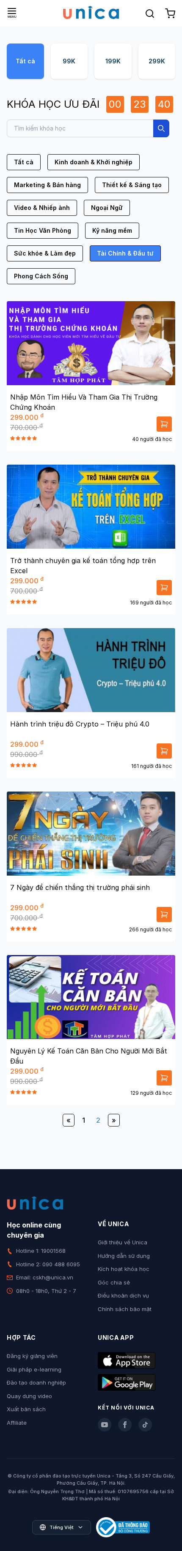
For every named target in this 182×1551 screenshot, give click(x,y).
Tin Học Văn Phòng (42, 230)
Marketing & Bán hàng (47, 184)
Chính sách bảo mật (125, 1309)
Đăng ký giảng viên (32, 1355)
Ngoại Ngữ (107, 207)
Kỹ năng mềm (112, 230)
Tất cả (25, 61)
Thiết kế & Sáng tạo (132, 184)
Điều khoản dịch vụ (123, 1295)
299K (157, 61)
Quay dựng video (29, 1396)
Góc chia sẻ (114, 1282)
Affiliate (17, 1422)
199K (113, 61)
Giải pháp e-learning (34, 1369)
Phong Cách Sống (41, 276)
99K (69, 61)
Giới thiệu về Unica (122, 1242)
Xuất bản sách (26, 1409)
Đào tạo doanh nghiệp (36, 1382)
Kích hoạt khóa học (123, 1268)
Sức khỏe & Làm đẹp (45, 253)
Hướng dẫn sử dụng (124, 1255)
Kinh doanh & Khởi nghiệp (93, 162)
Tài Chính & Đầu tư (125, 253)
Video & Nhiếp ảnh (42, 207)
